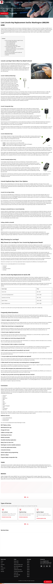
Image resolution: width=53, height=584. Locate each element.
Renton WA (16, 568)
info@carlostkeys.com (47, 562)
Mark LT (4, 403)
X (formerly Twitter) (7, 268)
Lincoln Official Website (7, 417)
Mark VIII (4, 409)
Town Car (5, 395)
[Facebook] (44, 566)
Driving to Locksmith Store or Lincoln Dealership (14, 48)
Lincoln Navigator (6, 405)
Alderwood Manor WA (18, 564)
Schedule (50, 2)
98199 (28, 569)
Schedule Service (4, 13)
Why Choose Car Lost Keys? (10, 51)
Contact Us (3, 568)
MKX (4, 399)
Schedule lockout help (6, 517)
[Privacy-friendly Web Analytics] (26, 583)
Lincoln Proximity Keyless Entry (11, 45)
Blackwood (5, 398)
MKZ (4, 402)
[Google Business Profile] (50, 566)
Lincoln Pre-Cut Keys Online (11, 47)
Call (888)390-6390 (13, 13)
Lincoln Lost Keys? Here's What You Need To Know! (14, 40)
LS (3, 400)
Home (18, 2)
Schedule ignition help (41, 518)
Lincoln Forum (5, 420)
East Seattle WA (17, 574)
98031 (28, 564)
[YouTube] (41, 566)
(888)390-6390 (46, 561)
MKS (4, 404)
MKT (4, 407)
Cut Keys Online (28, 2)
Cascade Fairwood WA (18, 571)
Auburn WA (16, 562)
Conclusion (7, 54)
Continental (5, 408)
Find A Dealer (35, 2)
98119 (28, 573)
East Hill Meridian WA (18, 566)
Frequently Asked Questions (10, 53)
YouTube (4, 269)
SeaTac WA (16, 573)
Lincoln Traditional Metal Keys (11, 41)
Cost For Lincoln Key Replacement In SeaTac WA (13, 52)
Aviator (4, 396)
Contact (45, 2)
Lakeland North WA (17, 569)
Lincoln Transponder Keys (10, 42)
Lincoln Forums (6, 419)
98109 (28, 566)
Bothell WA (16, 576)
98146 (28, 574)
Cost (41, 2)
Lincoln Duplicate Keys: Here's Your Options (12, 46)
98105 (28, 568)
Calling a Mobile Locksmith (11, 50)
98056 (28, 561)
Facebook (5, 266)
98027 (28, 562)
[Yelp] (47, 566)
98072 (28, 576)
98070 (28, 571)
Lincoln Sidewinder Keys (10, 44)
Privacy (2, 569)
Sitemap (2, 571)
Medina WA (16, 561)
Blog (22, 2)
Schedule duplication (23, 517)
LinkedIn (4, 267)
